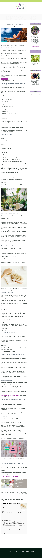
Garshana (17, 151)
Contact (32, 551)
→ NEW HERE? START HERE (35, 46)
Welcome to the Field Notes (35, 87)
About (20, 15)
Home (19, 18)
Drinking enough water (6, 395)
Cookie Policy (10, 551)
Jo (14, 26)
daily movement (16, 395)
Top (21, 556)
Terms (20, 551)
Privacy (16, 551)
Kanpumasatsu (12, 154)
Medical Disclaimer (25, 551)
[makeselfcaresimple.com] (21, 7)
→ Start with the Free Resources (10, 476)
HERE (5, 263)
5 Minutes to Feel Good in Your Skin (14, 25)
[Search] (23, 15)
